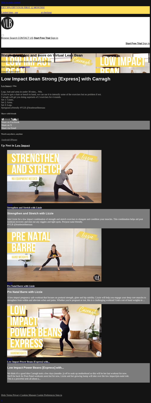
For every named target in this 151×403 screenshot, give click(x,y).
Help (3, 395)
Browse (5, 38)
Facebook (6, 119)
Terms (9, 395)
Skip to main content (10, 2)
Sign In (146, 43)
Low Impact (6, 86)
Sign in (54, 38)
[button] (3, 35)
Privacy (16, 395)
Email (16, 119)
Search (14, 38)
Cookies (24, 395)
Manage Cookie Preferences (42, 395)
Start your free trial (10, 66)
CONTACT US (25, 38)
